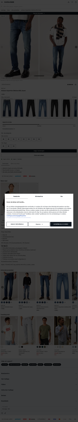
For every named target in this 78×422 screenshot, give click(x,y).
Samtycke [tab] (16, 196)
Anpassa (38, 224)
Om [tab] (61, 196)
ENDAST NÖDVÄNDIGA (17, 224)
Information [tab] (39, 196)
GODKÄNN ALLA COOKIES (61, 224)
